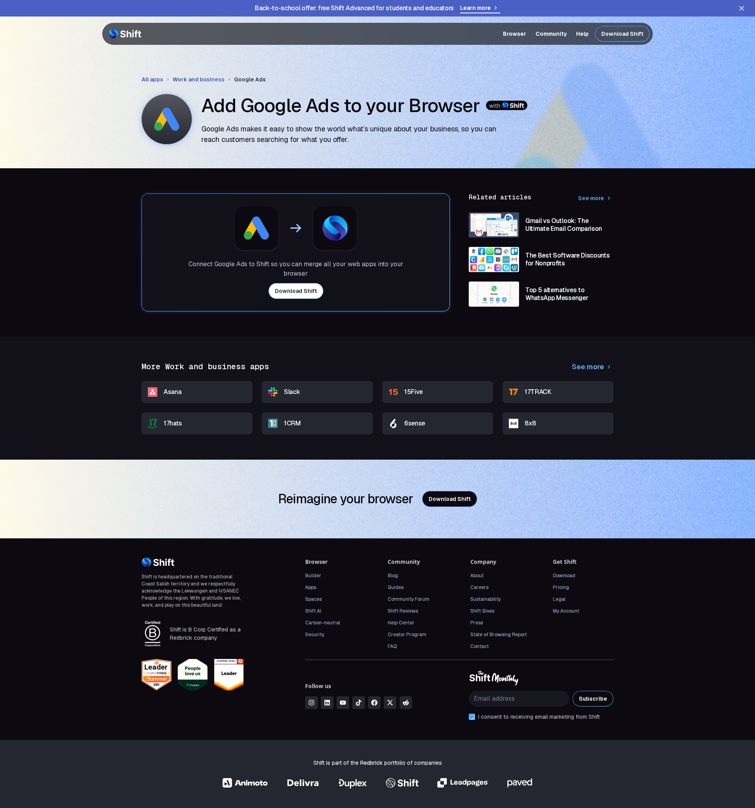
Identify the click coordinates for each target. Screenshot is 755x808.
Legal (559, 599)
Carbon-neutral (322, 623)
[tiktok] (358, 702)
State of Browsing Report (498, 634)
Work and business (199, 79)
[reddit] (406, 702)
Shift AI (313, 611)
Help (582, 33)
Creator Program (407, 634)
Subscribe (593, 698)
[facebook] (374, 702)
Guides (395, 587)
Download (564, 575)
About (477, 575)
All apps (152, 79)
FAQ (392, 646)
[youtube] (343, 702)
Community (551, 33)
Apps (310, 587)
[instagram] (311, 702)
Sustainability (485, 599)
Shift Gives (482, 611)
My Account (566, 611)
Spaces (313, 599)
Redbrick (371, 762)
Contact (479, 646)
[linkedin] (327, 702)
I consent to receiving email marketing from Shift (539, 716)
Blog (393, 575)
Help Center (401, 623)
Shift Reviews (403, 611)
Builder (313, 575)
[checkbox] (472, 717)
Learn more (475, 7)
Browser (514, 33)
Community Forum (408, 599)
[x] (390, 702)
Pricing (561, 587)
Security (314, 634)
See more (591, 198)
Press (476, 623)
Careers (479, 587)
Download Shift (622, 33)
